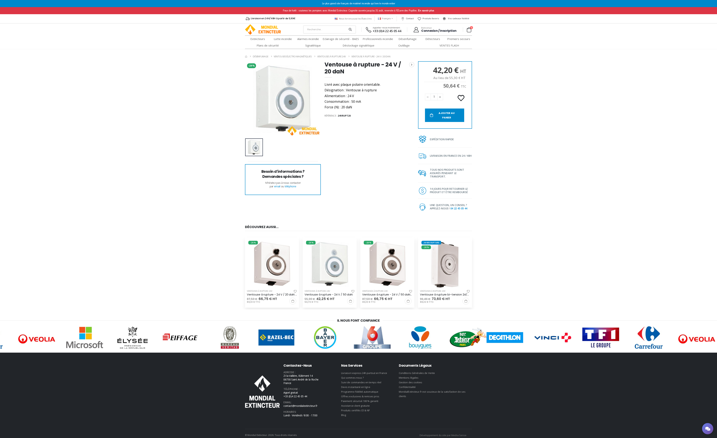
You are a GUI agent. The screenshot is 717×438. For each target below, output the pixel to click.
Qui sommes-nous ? (352, 377)
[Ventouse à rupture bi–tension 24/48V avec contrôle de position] (445, 264)
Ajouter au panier (446, 115)
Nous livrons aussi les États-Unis (355, 18)
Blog (343, 415)
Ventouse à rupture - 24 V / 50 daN (329, 294)
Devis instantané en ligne (355, 387)
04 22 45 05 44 (458, 208)
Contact (410, 18)
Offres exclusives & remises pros (360, 396)
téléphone (290, 186)
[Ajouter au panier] (292, 301)
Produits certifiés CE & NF (355, 410)
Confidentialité (407, 387)
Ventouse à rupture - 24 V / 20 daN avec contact (272, 294)
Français (386, 18)
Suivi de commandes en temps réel (361, 382)
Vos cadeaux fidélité (458, 18)
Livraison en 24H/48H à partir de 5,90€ (273, 18)
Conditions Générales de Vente (417, 373)
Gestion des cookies (410, 382)
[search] (350, 29)
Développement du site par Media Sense (443, 435)
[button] (468, 29)
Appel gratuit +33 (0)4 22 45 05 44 (295, 394)
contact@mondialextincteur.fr (300, 406)
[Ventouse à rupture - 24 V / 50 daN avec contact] (387, 264)
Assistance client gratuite (355, 405)
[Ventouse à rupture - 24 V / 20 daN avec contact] (272, 264)
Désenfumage (260, 56)
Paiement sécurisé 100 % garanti (359, 401)
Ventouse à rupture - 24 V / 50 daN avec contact (387, 294)
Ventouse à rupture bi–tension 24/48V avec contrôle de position (445, 294)
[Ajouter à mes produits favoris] (461, 98)
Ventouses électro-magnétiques (293, 56)
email (277, 186)
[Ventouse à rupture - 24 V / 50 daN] (330, 264)
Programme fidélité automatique (359, 391)
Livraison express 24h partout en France (364, 373)
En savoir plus (426, 10)
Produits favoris (431, 18)
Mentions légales (408, 377)
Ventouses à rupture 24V (331, 56)
